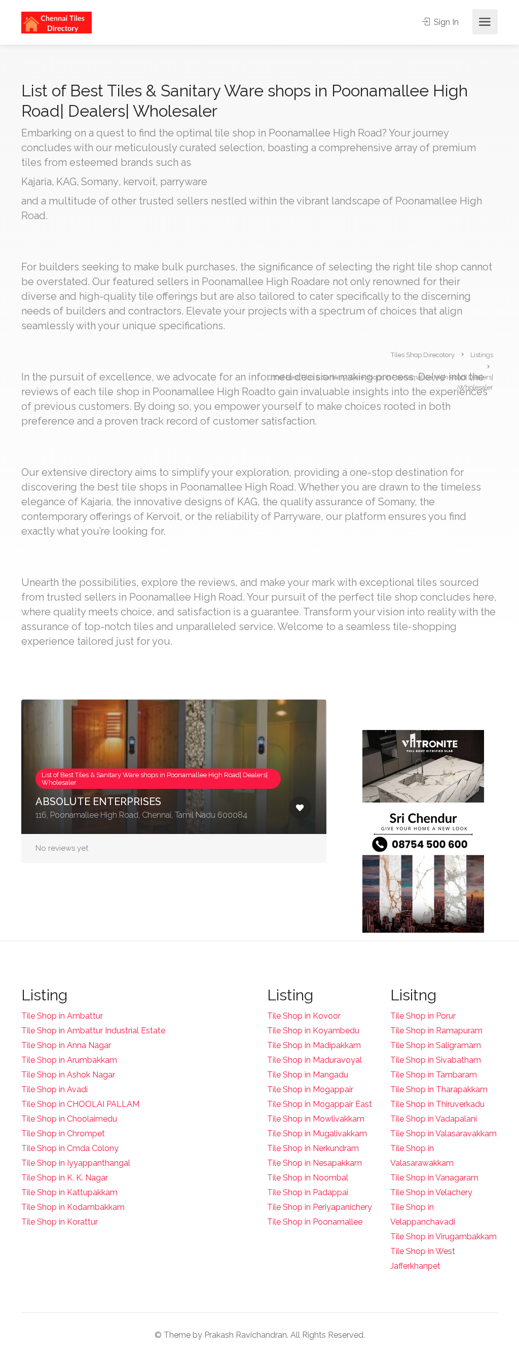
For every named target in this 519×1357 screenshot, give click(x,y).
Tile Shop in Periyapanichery (319, 1207)
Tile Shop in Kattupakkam (69, 1192)
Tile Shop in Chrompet (63, 1133)
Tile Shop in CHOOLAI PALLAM (80, 1104)
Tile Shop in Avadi (54, 1089)
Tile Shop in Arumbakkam (69, 1060)
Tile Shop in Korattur (59, 1222)
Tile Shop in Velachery (431, 1192)
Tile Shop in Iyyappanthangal (75, 1163)
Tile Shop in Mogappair (310, 1089)
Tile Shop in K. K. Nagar (64, 1177)
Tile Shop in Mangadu (307, 1075)
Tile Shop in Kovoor (304, 1016)
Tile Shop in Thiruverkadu (437, 1104)
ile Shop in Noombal (310, 1177)
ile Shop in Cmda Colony (73, 1148)
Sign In (445, 22)
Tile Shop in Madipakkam (314, 1045)
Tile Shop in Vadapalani (433, 1119)
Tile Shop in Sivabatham (435, 1060)
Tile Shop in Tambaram (433, 1075)
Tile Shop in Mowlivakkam (315, 1119)
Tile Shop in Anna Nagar (66, 1045)
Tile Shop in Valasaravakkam (443, 1133)
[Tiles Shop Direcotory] (56, 22)
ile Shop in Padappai (310, 1192)
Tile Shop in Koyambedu (313, 1030)
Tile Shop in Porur (423, 1016)
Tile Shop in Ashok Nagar (68, 1075)
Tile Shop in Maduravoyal (314, 1060)
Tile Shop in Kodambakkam (73, 1207)
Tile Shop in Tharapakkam (439, 1089)
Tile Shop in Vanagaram (434, 1177)
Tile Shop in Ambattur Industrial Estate (93, 1030)
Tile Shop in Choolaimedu (69, 1119)
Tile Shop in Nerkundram (313, 1148)
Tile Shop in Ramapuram (436, 1030)
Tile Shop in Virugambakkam (443, 1236)
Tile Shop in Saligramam (435, 1045)
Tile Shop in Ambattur (62, 1016)
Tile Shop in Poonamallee (314, 1222)
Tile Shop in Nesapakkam (314, 1163)
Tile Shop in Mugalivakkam (317, 1133)
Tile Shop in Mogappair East (319, 1104)
